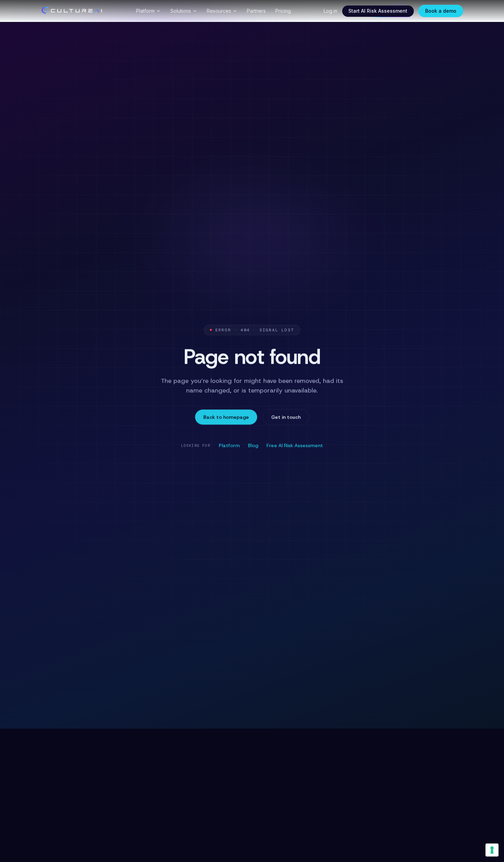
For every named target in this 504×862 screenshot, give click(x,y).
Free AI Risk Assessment (294, 445)
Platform (145, 11)
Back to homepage (226, 417)
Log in (330, 11)
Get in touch (286, 417)
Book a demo (440, 11)
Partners (256, 11)
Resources (219, 11)
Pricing (283, 11)
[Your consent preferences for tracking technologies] (492, 850)
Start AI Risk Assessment (377, 11)
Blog (253, 445)
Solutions (180, 11)
